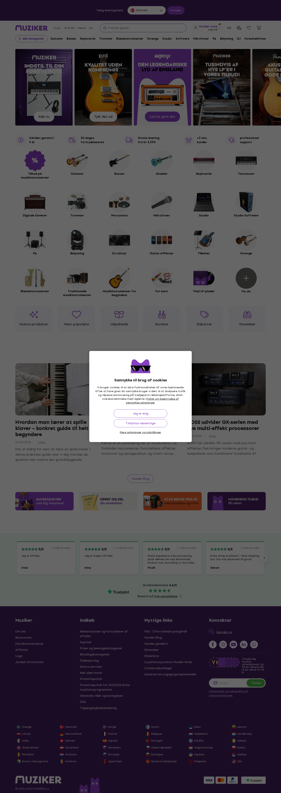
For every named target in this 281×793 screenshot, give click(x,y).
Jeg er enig (140, 413)
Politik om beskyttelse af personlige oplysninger (152, 401)
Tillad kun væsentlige (140, 423)
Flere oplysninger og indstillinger (140, 432)
